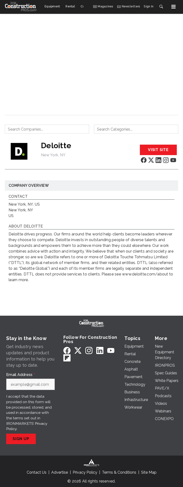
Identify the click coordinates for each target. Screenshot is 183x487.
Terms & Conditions (119, 472)
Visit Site (158, 149)
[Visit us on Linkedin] (158, 160)
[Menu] (173, 6)
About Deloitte (26, 226)
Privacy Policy (85, 472)
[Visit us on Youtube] (173, 160)
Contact (18, 197)
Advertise (59, 472)
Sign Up (21, 438)
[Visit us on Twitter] (151, 160)
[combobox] (47, 129)
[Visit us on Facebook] (144, 160)
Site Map (149, 472)
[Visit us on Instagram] (166, 160)
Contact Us (36, 472)
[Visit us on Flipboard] (67, 357)
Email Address (20, 375)
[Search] (161, 6)
